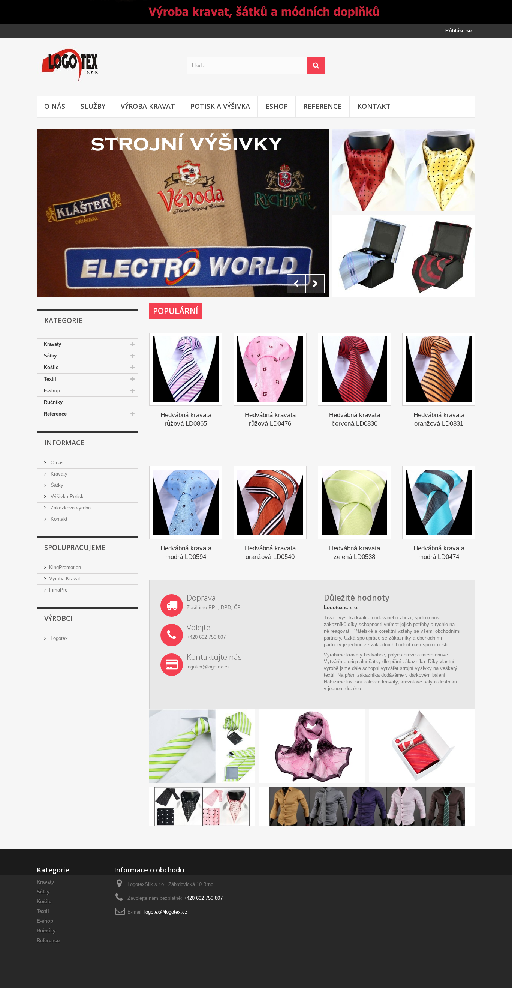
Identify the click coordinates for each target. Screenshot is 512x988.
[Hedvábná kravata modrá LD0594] (186, 502)
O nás (54, 106)
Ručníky (53, 402)
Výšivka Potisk (66, 496)
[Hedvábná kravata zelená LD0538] (354, 502)
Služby (93, 106)
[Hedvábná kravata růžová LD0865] (186, 369)
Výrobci (58, 618)
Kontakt (374, 106)
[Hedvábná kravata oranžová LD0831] (439, 369)
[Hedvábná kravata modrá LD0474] (439, 502)
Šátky (50, 356)
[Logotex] (106, 65)
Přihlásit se (458, 30)
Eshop (276, 106)
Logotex (58, 638)
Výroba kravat (148, 106)
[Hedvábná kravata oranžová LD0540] (270, 502)
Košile (51, 367)
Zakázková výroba (70, 508)
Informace (64, 442)
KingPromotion (65, 567)
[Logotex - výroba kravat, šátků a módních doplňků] (256, 12)
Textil (50, 379)
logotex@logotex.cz (165, 912)
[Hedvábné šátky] (183, 213)
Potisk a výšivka (220, 106)
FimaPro (58, 590)
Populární (175, 311)
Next (315, 283)
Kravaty (52, 344)
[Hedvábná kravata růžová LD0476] (270, 369)
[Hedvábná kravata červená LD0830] (354, 369)
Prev (296, 283)
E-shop (52, 390)
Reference (322, 106)
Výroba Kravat (64, 578)
